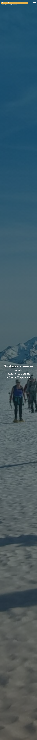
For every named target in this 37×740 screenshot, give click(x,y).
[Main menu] (34, 3)
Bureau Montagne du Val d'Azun (15, 3)
